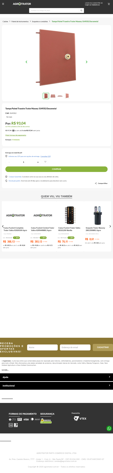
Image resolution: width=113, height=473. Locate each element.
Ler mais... (5, 370)
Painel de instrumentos (20, 21)
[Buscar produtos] (81, 10)
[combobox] (56, 10)
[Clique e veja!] (8, 117)
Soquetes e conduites (40, 21)
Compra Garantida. (15, 177)
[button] (56, 58)
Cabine (5, 21)
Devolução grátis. (15, 181)
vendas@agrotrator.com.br (65, 461)
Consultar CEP (45, 156)
